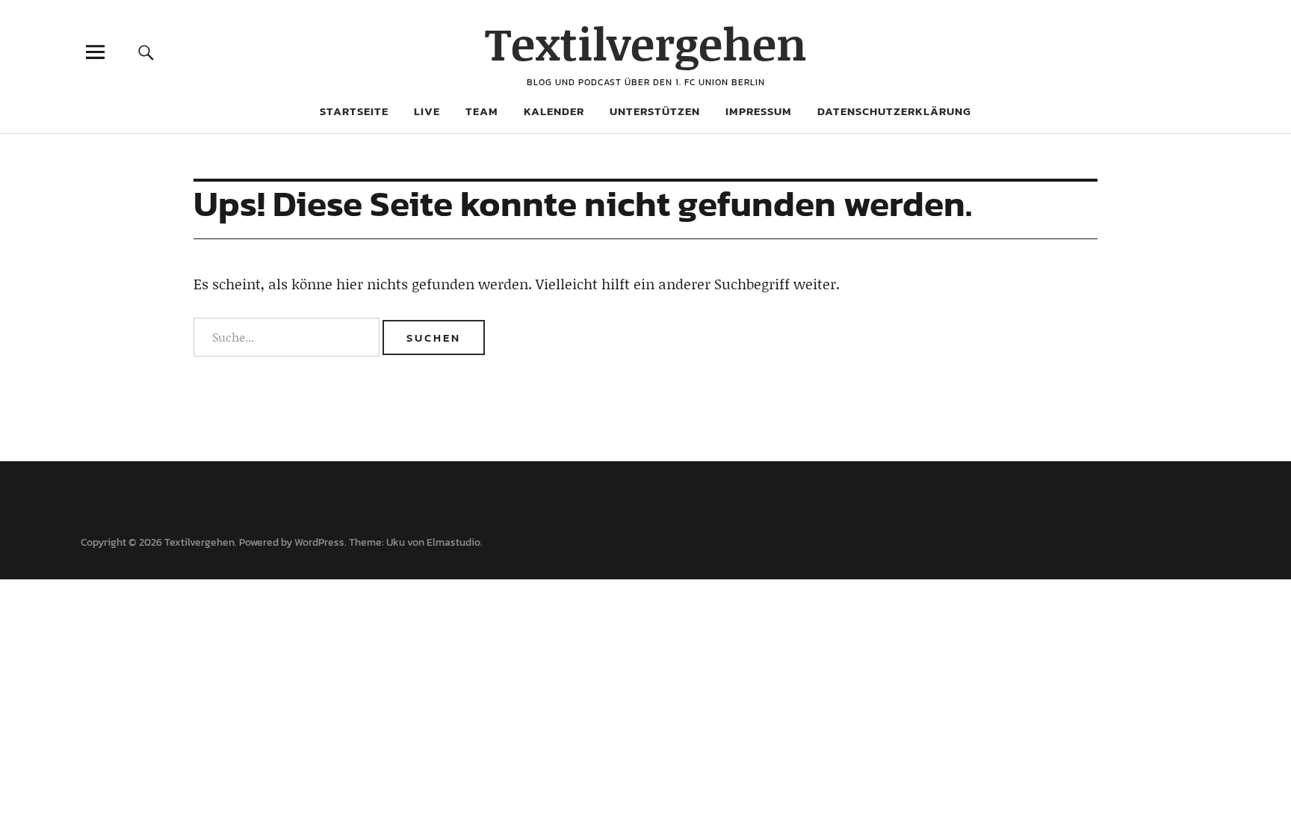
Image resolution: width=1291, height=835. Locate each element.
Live (427, 111)
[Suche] (146, 52)
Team (481, 111)
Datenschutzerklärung (894, 111)
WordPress (319, 542)
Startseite (354, 111)
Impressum (758, 111)
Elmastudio (453, 542)
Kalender (554, 111)
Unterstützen (655, 111)
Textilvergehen (646, 43)
